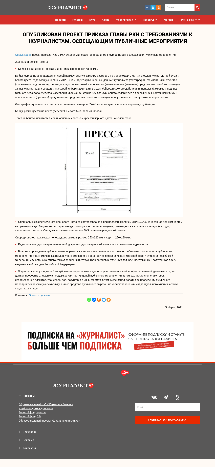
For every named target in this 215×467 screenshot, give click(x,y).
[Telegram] (153, 7)
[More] (108, 300)
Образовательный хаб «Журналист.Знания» (46, 404)
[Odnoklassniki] (158, 7)
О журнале (30, 432)
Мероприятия (124, 19)
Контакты (29, 448)
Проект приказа (39, 295)
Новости (60, 19)
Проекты (148, 19)
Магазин (169, 19)
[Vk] (147, 7)
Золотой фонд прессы (32, 412)
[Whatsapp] (89, 300)
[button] (73, 396)
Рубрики (77, 19)
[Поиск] (197, 7)
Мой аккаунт (189, 19)
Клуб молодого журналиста (36, 408)
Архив (105, 19)
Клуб (92, 19)
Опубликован (23, 54)
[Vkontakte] (94, 300)
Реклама (28, 440)
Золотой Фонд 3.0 (30, 416)
